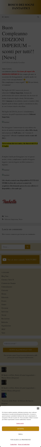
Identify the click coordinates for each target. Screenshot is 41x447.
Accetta (20, 429)
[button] (38, 408)
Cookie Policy (13, 444)
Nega (20, 434)
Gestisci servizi (20, 423)
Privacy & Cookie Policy (24, 444)
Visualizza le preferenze (20, 440)
